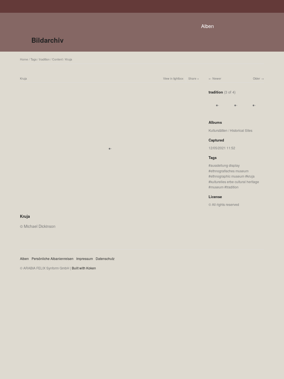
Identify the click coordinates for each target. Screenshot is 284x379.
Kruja (68, 59)
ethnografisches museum (229, 170)
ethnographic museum (227, 176)
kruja (251, 176)
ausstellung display (225, 165)
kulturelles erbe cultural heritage (235, 181)
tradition (44, 59)
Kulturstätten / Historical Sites (230, 130)
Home (24, 59)
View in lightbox (173, 78)
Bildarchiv (47, 40)
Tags (34, 59)
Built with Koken (84, 268)
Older (256, 78)
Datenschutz (105, 258)
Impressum (84, 258)
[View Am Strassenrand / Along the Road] (253, 111)
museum (217, 187)
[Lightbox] (109, 209)
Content (57, 59)
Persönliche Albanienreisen (52, 258)
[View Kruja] (217, 111)
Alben (207, 25)
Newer (216, 78)
